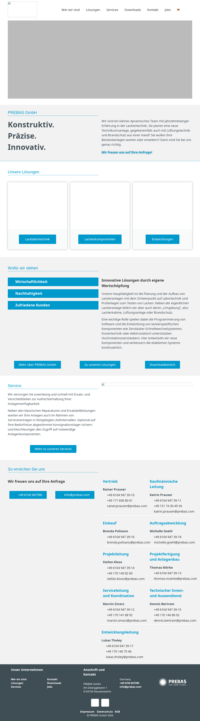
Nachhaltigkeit (28, 293)
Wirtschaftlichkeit (31, 281)
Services (112, 10)
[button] (11, 59)
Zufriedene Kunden (32, 305)
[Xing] (105, 703)
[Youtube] (95, 703)
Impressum (87, 711)
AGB (117, 711)
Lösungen (93, 10)
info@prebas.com (130, 686)
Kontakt (152, 10)
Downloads (133, 10)
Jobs (168, 10)
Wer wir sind (71, 10)
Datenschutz (105, 711)
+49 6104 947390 (129, 683)
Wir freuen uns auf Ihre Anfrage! (127, 152)
